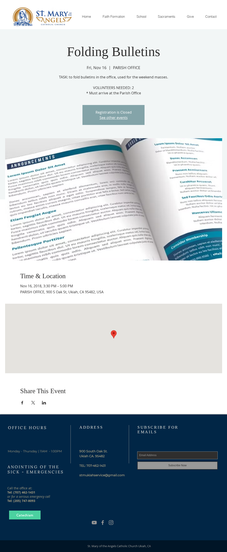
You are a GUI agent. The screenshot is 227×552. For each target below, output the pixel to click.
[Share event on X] (33, 402)
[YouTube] (94, 522)
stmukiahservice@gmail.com (102, 475)
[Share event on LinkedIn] (44, 402)
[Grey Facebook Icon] (103, 522)
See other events (114, 117)
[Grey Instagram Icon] (111, 522)
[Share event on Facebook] (22, 402)
